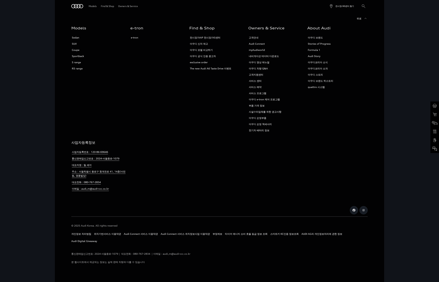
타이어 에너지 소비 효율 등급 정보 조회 (246, 233)
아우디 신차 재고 (199, 43)
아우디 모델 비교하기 (201, 49)
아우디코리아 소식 (318, 62)
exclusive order (199, 62)
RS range (77, 68)
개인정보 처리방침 (81, 233)
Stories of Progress (319, 43)
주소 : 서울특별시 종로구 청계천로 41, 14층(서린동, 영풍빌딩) (99, 173)
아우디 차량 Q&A (258, 68)
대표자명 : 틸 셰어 (82, 164)
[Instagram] (363, 210)
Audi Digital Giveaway (84, 241)
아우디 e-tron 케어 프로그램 (264, 99)
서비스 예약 (255, 87)
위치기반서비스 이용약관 (107, 233)
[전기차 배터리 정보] (434, 140)
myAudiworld (257, 49)
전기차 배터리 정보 (259, 130)
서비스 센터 (255, 80)
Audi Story (314, 56)
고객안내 (253, 37)
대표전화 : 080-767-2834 (86, 182)
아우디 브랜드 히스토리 (320, 80)
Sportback (78, 56)
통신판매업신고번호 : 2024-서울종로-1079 (95, 158)
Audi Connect (257, 43)
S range (76, 62)
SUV (74, 43)
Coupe (75, 49)
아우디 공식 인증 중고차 (203, 56)
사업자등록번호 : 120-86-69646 (90, 151)
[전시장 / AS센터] (434, 123)
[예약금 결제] (434, 114)
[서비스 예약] (434, 131)
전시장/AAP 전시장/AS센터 (205, 37)
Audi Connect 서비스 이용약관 (141, 233)
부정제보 (217, 233)
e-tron (134, 37)
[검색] (363, 6)
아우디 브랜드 (315, 37)
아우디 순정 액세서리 (260, 124)
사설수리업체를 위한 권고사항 (265, 111)
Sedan (75, 37)
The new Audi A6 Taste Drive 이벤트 (210, 68)
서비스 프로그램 (257, 93)
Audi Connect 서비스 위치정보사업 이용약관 (185, 233)
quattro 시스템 (316, 87)
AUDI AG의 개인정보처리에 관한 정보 (321, 233)
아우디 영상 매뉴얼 (259, 62)
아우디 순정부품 (257, 117)
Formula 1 (314, 49)
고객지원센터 (256, 74)
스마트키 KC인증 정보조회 (284, 233)
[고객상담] (434, 148)
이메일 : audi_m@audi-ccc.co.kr (90, 188)
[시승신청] (434, 105)
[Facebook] (354, 210)
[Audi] (77, 6)
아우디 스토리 (315, 74)
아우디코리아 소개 (318, 68)
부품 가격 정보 (257, 105)
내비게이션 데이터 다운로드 (264, 56)
